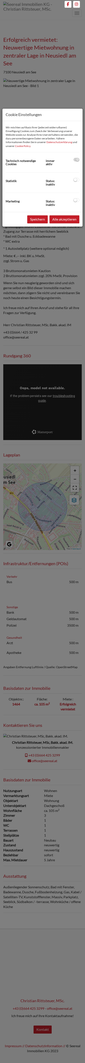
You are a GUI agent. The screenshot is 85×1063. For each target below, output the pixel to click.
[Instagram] (76, 4)
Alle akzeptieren (64, 219)
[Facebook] (68, 4)
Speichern (37, 219)
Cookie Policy (22, 146)
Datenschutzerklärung (59, 142)
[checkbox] (76, 159)
